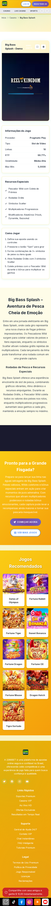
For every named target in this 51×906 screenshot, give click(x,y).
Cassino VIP (25, 800)
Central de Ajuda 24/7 (25, 829)
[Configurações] (43, 46)
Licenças (25, 876)
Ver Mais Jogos (27, 532)
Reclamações (25, 881)
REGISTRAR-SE (40, 4)
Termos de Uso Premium (25, 862)
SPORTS (34, 11)
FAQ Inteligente (25, 843)
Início (4, 18)
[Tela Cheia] (37, 46)
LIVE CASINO (20, 11)
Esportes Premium (25, 796)
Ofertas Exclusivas (25, 810)
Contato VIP (25, 834)
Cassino (13, 18)
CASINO (6, 11)
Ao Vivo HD (25, 805)
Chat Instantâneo (25, 838)
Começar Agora (27, 522)
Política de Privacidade (25, 867)
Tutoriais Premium (25, 847)
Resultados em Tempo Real (25, 814)
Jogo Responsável (25, 871)
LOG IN (26, 4)
